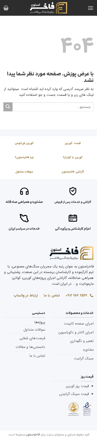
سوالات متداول (34, 329)
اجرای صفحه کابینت (79, 323)
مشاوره (88, 349)
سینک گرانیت (84, 358)
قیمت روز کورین (77, 386)
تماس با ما (37, 356)
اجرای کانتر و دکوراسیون (76, 332)
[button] (91, 8)
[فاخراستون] (48, 7)
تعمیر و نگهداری (82, 341)
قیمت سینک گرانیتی (74, 394)
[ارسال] (7, 106)
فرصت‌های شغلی (32, 338)
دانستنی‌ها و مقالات (30, 347)
